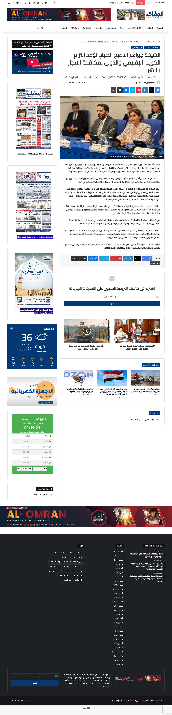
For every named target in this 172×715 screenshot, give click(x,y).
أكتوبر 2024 (118, 643)
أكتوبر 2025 (118, 593)
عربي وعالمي (111, 28)
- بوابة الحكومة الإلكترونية (43, 494)
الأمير (71, 552)
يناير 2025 (119, 631)
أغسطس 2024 (117, 651)
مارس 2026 (118, 572)
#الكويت (80, 552)
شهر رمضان (53, 570)
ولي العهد (67, 580)
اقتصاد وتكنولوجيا (134, 28)
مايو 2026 (119, 564)
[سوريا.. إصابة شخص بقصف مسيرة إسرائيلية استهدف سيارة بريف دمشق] (145, 378)
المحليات (150, 28)
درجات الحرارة (79, 570)
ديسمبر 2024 (118, 635)
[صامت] (19, 71)
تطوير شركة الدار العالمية (121, 700)
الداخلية (55, 552)
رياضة (122, 28)
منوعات (99, 28)
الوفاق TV (87, 28)
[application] (32, 62)
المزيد (64, 28)
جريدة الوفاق (66, 566)
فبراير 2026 (118, 576)
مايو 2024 (119, 664)
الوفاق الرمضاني (55, 561)
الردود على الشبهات (76, 557)
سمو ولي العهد (66, 570)
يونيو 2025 (118, 610)
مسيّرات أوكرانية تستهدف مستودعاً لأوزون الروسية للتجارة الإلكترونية (80, 390)
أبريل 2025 (119, 618)
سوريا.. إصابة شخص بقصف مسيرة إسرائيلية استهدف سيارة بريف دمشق (146, 390)
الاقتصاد (63, 552)
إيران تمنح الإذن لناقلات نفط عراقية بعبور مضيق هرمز (116, 2)
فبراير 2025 (118, 626)
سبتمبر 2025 (118, 597)
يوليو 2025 (118, 606)
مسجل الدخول (144, 419)
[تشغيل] (49, 71)
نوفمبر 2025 (118, 589)
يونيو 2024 (118, 660)
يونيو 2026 (118, 560)
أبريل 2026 (119, 568)
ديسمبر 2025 (118, 585)
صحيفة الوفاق (151, 82)
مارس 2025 (118, 622)
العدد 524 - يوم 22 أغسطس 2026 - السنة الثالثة (35, 154)
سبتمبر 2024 (118, 647)
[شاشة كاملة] (15, 71)
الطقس (64, 557)
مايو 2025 (119, 614)
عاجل (147, 47)
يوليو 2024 (118, 656)
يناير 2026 (119, 580)
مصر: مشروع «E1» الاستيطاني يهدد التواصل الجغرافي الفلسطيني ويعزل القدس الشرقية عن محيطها (113, 391)
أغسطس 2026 (117, 551)
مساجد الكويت (65, 575)
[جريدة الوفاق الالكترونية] (140, 14)
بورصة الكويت (78, 566)
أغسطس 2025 (117, 601)
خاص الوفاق (54, 566)
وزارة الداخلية (79, 580)
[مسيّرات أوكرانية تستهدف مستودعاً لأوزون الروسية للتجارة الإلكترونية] (78, 378)
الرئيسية (160, 28)
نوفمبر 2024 (118, 639)
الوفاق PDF (75, 28)
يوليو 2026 (118, 555)
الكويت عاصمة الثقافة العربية (73, 561)
